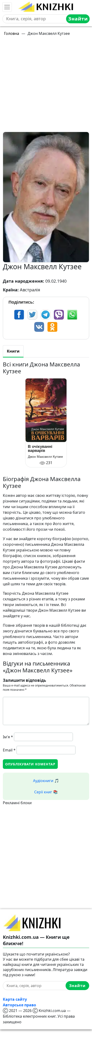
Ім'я (8, 736)
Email (9, 750)
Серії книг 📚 (46, 792)
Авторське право (19, 1005)
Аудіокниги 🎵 (46, 780)
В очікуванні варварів (40, 449)
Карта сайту (15, 999)
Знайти (78, 19)
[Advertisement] (46, 86)
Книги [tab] (13, 351)
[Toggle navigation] (7, 7)
